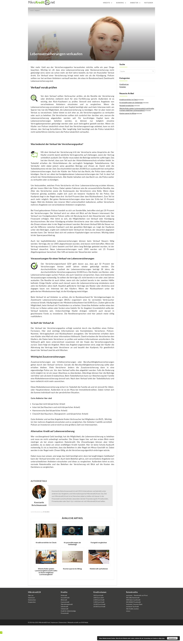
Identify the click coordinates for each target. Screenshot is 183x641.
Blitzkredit (64, 600)
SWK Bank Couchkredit (133, 600)
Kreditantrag (124, 84)
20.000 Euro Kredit (99, 606)
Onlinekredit (64, 609)
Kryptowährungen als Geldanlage (72, 543)
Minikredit (64, 595)
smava (128, 611)
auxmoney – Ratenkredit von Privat (137, 595)
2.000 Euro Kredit (98, 600)
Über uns (30, 595)
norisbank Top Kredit (132, 606)
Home (31, 10)
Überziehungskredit (67, 604)
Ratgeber (37, 10)
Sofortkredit (64, 606)
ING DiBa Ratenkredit (132, 597)
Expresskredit (65, 602)
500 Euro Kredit (98, 595)
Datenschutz (32, 600)
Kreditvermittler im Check (46, 542)
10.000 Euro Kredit (99, 604)
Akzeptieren (172, 638)
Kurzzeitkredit (65, 597)
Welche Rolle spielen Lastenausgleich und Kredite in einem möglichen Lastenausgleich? (46, 571)
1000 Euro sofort (98, 597)
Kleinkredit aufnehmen (99, 569)
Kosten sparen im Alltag (72, 569)
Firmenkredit (65, 613)
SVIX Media (84, 622)
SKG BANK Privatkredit (133, 602)
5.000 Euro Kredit (98, 602)
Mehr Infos (162, 638)
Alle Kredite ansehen (132, 609)
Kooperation (32, 602)
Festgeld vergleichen (99, 542)
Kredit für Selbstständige (68, 611)
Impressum (31, 597)
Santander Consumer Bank (134, 604)
